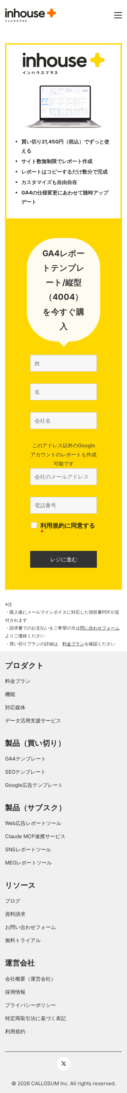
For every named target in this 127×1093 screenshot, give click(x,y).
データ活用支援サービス (33, 720)
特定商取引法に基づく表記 (35, 1018)
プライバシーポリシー (30, 1005)
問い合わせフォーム (100, 628)
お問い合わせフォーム (30, 927)
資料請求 (15, 914)
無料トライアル (23, 940)
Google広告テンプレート (34, 785)
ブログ (12, 901)
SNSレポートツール (28, 849)
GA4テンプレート (25, 758)
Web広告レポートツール (33, 823)
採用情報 (15, 992)
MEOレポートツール (28, 862)
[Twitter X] (63, 1063)
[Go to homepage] (30, 15)
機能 (10, 694)
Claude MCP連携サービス (35, 836)
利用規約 (15, 1031)
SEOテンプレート (25, 772)
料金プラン (73, 643)
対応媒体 (15, 707)
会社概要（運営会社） (30, 979)
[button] (118, 15)
